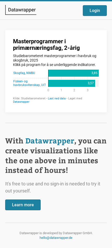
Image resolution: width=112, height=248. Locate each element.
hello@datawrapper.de (56, 238)
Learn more (23, 204)
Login (95, 10)
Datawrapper (49, 140)
